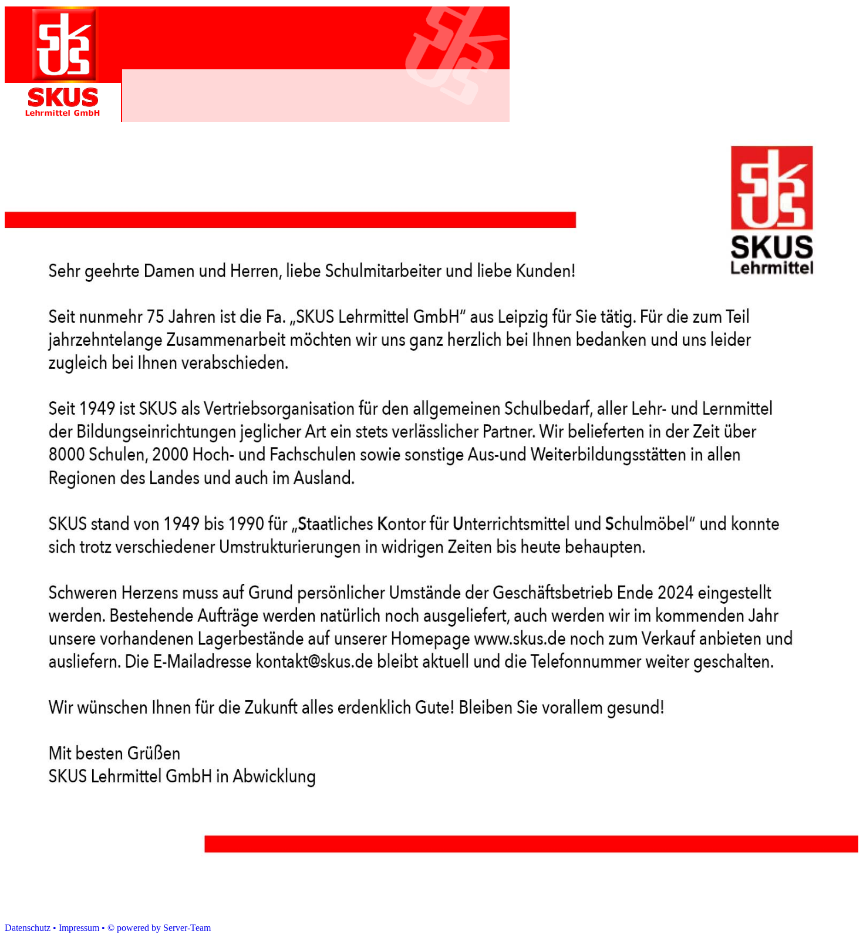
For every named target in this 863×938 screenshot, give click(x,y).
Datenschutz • (30, 928)
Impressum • (82, 928)
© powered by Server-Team (159, 928)
